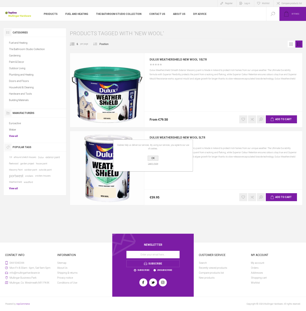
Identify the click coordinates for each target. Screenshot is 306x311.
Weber (12, 129)
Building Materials (19, 100)
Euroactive (15, 123)
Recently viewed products (213, 267)
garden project (27, 163)
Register (229, 3)
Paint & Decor (16, 62)
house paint (41, 163)
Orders (255, 267)
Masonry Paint (16, 169)
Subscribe (143, 270)
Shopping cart (259, 277)
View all (13, 136)
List (298, 44)
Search (203, 262)
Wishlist (255, 282)
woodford (28, 182)
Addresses (257, 272)
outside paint (45, 169)
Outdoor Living (17, 68)
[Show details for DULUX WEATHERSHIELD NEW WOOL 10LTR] (107, 90)
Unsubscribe (164, 270)
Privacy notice (65, 277)
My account (257, 262)
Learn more (153, 163)
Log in (247, 3)
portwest (16, 176)
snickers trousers (43, 176)
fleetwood (13, 163)
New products (207, 277)
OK (153, 158)
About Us (62, 267)
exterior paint (53, 157)
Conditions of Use (67, 282)
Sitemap (61, 262)
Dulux (41, 157)
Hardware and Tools (20, 93)
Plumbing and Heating (21, 74)
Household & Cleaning (21, 87)
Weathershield (15, 182)
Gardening (15, 55)
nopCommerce (23, 304)
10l (10, 157)
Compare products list (291, 3)
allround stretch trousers (25, 157)
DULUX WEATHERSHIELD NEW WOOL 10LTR (178, 59)
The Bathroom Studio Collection (27, 49)
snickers (29, 176)
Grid (290, 44)
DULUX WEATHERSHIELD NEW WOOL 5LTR (177, 137)
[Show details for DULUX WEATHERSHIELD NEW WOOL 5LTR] (107, 168)
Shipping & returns (67, 272)
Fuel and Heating (18, 42)
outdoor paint (30, 169)
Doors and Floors (19, 81)
